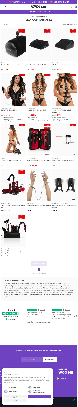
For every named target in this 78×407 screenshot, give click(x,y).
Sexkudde (4, 63)
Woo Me (38, 7)
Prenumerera (49, 359)
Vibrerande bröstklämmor (60, 203)
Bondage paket (31, 158)
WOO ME (65, 372)
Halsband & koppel (7, 108)
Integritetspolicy (45, 371)
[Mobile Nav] (2, 7)
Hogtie (3, 158)
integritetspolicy (59, 352)
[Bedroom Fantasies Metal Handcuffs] (39, 185)
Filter (6, 24)
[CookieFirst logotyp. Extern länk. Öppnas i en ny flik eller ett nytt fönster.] (4, 372)
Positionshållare (57, 108)
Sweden (64, 378)
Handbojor (30, 203)
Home (32, 16)
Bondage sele (31, 108)
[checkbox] (6, 387)
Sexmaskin (55, 158)
